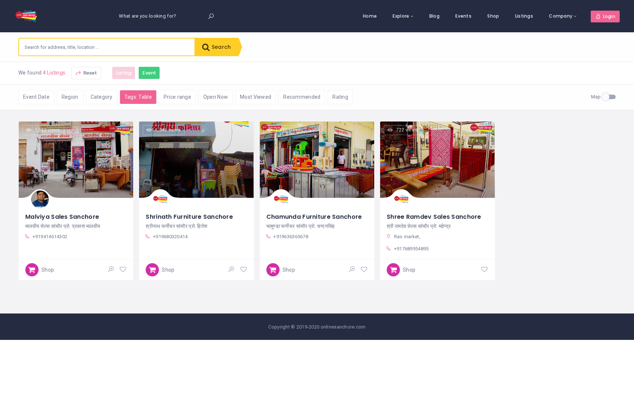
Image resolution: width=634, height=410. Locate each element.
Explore (401, 16)
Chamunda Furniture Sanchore (314, 217)
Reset (89, 72)
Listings (524, 16)
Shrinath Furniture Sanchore (189, 217)
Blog (434, 16)
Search (220, 47)
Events (463, 16)
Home (370, 16)
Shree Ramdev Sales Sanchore (434, 217)
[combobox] (106, 47)
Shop (493, 16)
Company (560, 16)
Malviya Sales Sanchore (62, 217)
